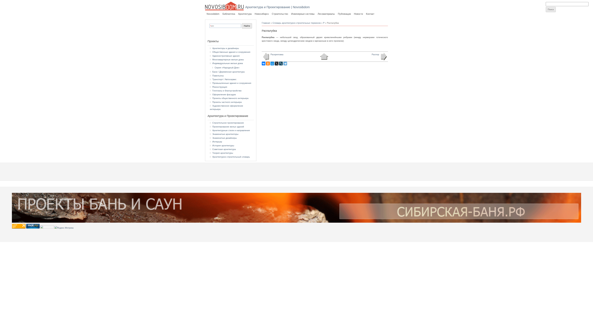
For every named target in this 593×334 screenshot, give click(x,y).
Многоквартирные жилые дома (228, 59)
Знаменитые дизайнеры (224, 138)
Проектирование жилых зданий (228, 126)
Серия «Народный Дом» (227, 67)
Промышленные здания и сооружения (231, 83)
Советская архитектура (224, 149)
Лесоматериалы (326, 14)
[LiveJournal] (281, 63)
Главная (266, 23)
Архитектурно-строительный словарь (231, 157)
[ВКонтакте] (263, 63)
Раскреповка (277, 54)
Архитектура (245, 14)
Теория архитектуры (222, 153)
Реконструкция (219, 87)
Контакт (370, 14)
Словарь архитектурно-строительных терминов (297, 23)
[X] (276, 63)
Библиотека (229, 14)
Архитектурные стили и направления (231, 130)
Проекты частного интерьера (227, 102)
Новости (358, 14)
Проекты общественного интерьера (230, 98)
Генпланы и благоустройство (227, 90)
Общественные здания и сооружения (231, 52)
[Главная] (224, 6)
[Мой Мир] (272, 63)
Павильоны (218, 75)
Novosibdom (213, 14)
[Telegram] (285, 63)
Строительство (280, 14)
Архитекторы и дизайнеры (225, 48)
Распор (375, 54)
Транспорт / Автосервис (224, 79)
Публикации (344, 14)
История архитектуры (223, 145)
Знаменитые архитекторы (225, 134)
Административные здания (226, 56)
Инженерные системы (303, 14)
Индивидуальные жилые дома (227, 63)
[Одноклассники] (268, 63)
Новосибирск (262, 14)
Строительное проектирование (228, 123)
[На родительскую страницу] (324, 56)
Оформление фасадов (224, 94)
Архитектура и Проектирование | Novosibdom (277, 7)
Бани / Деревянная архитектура (228, 72)
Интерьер (217, 141)
